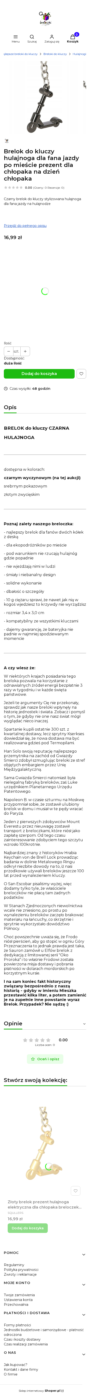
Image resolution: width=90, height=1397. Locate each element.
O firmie (11, 1374)
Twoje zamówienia (19, 1295)
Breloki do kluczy (55, 54)
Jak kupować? (15, 1365)
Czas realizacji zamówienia (26, 1344)
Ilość (8, 343)
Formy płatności (17, 1325)
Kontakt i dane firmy (21, 1369)
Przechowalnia (16, 1304)
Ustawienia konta (18, 1300)
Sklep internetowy (39, 1390)
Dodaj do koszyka (39, 373)
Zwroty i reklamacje (20, 1274)
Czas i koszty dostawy (22, 1339)
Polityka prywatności (21, 1270)
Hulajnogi (79, 54)
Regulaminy (14, 1265)
